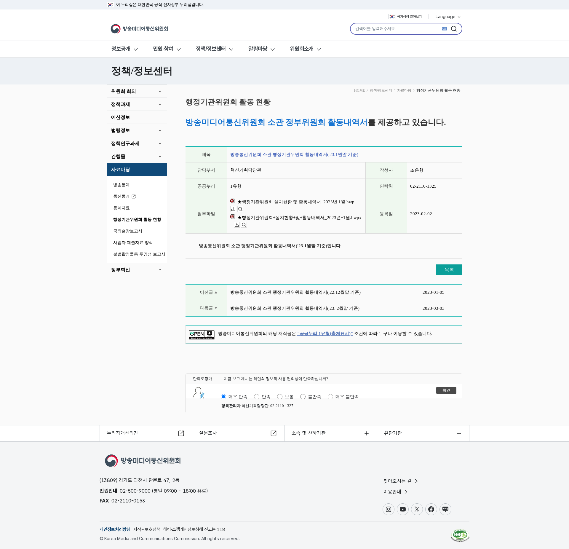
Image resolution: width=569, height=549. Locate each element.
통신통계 (121, 196)
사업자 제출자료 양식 (133, 242)
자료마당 (120, 169)
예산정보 (120, 117)
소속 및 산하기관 (309, 433)
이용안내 (393, 492)
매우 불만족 (347, 396)
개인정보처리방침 (115, 529)
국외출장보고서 (127, 231)
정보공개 (120, 48)
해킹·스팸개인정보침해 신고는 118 (194, 529)
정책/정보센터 (211, 48)
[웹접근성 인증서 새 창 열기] (460, 533)
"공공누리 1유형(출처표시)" (325, 333)
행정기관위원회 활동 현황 (137, 219)
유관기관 (393, 433)
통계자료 (121, 208)
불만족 (314, 396)
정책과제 (120, 104)
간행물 (118, 156)
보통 (289, 396)
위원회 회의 (123, 91)
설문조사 (208, 433)
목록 (449, 269)
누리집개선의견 (122, 433)
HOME (359, 90)
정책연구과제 (125, 143)
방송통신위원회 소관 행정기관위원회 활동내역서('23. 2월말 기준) (294, 308)
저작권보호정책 (146, 529)
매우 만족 (237, 396)
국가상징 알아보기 (409, 17)
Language (446, 16)
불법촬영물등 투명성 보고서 (139, 254)
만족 (266, 396)
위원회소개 (302, 48)
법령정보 (120, 130)
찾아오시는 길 (398, 481)
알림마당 (257, 48)
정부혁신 (120, 269)
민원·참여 (163, 48)
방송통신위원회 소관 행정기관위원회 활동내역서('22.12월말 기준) (295, 292)
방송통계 (121, 185)
